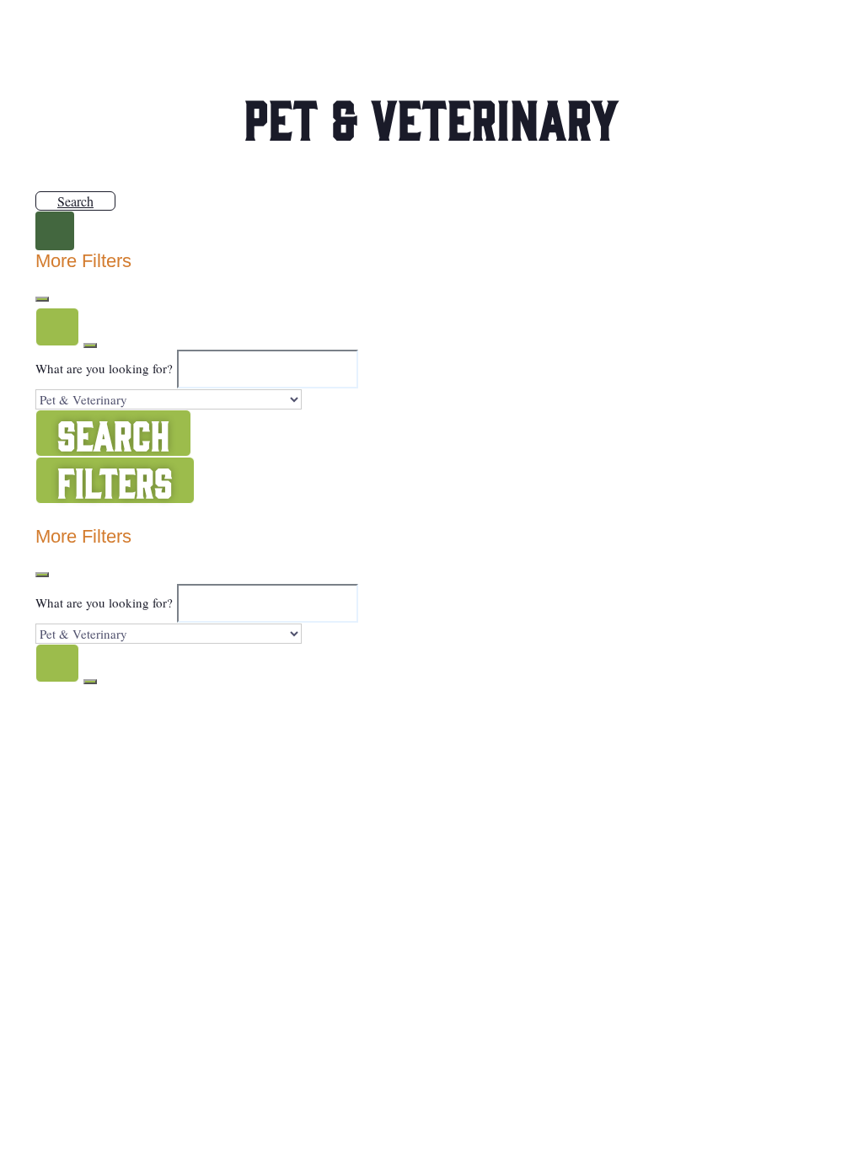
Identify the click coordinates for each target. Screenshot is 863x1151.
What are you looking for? (104, 368)
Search (75, 201)
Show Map (103, 515)
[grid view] (43, 515)
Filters (115, 480)
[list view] (60, 515)
